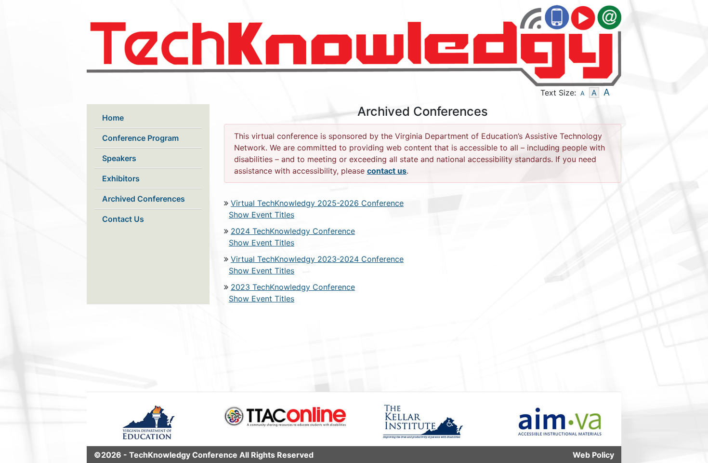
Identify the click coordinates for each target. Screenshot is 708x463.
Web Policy (593, 455)
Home (113, 118)
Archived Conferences (143, 199)
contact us (386, 171)
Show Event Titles (261, 214)
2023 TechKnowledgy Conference (293, 287)
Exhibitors (121, 178)
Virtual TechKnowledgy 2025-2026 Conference (317, 203)
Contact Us (123, 219)
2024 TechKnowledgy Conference (293, 231)
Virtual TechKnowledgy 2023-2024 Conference (317, 259)
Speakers (119, 158)
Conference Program (140, 138)
